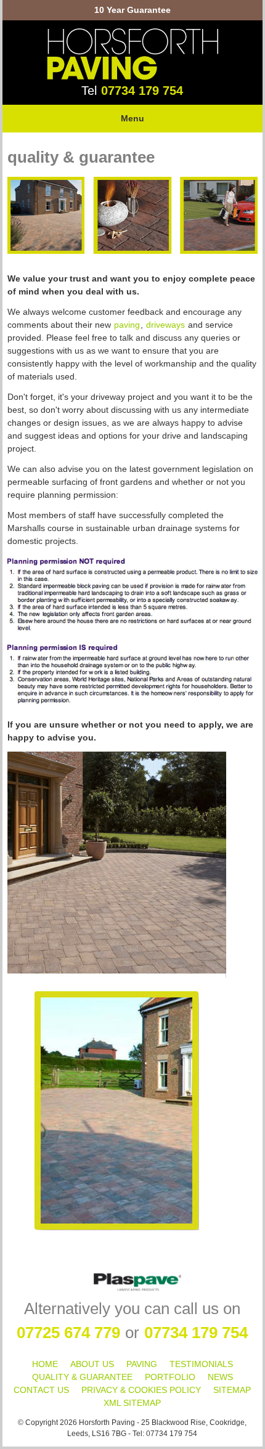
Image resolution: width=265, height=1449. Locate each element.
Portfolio (170, 1377)
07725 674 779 (68, 1332)
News (220, 1377)
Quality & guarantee (82, 1377)
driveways (165, 325)
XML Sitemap (132, 1403)
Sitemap (232, 1390)
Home (45, 1364)
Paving (141, 1364)
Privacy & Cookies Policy (141, 1390)
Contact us (41, 1390)
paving (127, 325)
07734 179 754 (142, 90)
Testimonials (201, 1364)
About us (92, 1364)
